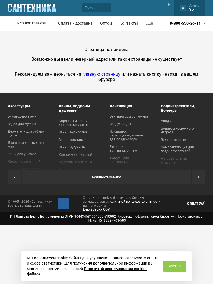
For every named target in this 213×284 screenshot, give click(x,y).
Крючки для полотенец (26, 169)
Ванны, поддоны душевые (74, 108)
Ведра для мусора (22, 124)
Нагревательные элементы (174, 160)
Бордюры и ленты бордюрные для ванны (77, 123)
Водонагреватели (175, 140)
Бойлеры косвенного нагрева (177, 130)
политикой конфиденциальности (134, 202)
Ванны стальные (72, 140)
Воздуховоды (120, 124)
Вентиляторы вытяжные (129, 116)
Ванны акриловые (73, 132)
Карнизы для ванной (75, 155)
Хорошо (175, 266)
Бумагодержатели (22, 116)
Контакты (129, 23)
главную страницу (101, 74)
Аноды (166, 121)
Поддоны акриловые (75, 162)
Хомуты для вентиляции (119, 160)
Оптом (106, 23)
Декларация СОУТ (97, 209)
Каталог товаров (31, 23)
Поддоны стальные (74, 170)
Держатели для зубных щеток (26, 133)
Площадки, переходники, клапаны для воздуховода (127, 135)
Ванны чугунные (72, 147)
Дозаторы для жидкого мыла (26, 145)
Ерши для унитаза (22, 154)
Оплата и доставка (75, 23)
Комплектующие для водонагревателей (177, 149)
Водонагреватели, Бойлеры (178, 108)
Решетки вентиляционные (123, 149)
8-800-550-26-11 (185, 23)
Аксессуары (19, 106)
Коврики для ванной (24, 162)
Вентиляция (121, 106)
